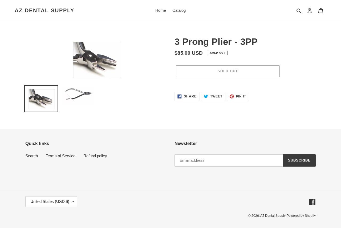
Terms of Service (60, 156)
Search (31, 156)
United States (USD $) (49, 201)
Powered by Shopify (301, 216)
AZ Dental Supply (44, 10)
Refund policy (95, 156)
